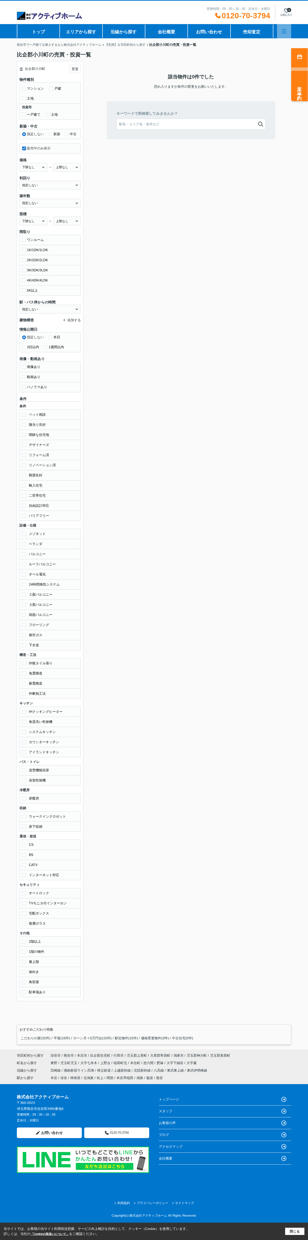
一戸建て (33, 114)
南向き (34, 972)
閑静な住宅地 (39, 435)
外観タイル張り (40, 663)
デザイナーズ (39, 445)
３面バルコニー (40, 605)
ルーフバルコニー (42, 564)
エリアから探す (81, 31)
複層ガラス (37, 923)
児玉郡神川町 (197, 1055)
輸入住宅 (35, 485)
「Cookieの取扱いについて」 (50, 1234)
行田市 (119, 1055)
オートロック (39, 893)
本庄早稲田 (124, 1078)
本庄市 (82, 1055)
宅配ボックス (39, 913)
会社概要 (166, 31)
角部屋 (34, 982)
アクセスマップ (170, 1146)
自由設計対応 (39, 505)
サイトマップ (184, 1203)
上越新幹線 (123, 1070)
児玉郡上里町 (137, 1055)
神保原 (75, 1078)
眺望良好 (35, 475)
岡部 (110, 1078)
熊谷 (159, 1078)
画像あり (33, 367)
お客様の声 (167, 1123)
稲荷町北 (121, 1063)
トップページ (169, 1099)
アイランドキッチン (44, 752)
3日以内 (33, 347)
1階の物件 (36, 951)
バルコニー (37, 554)
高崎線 (56, 1070)
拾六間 (148, 1063)
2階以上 (35, 941)
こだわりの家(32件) (36, 1038)
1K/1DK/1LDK (37, 250)
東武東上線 (176, 1070)
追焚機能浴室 (39, 770)
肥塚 (160, 1063)
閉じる (295, 1231)
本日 (56, 337)
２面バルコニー (40, 594)
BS (31, 855)
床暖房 (34, 798)
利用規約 (123, 1203)
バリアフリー (39, 516)
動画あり (33, 377)
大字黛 (191, 1063)
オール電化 (37, 574)
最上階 (34, 962)
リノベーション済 (42, 465)
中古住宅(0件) (182, 1038)
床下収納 (35, 826)
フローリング (39, 625)
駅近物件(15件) (126, 1038)
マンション (35, 88)
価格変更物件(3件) (155, 1038)
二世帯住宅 (37, 495)
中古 (73, 134)
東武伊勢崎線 (197, 1070)
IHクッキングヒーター (46, 711)
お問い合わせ (209, 31)
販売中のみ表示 (39, 148)
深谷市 (56, 1055)
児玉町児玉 (69, 1063)
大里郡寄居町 (160, 1055)
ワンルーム (35, 240)
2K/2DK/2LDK (37, 260)
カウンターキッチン (44, 742)
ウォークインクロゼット (47, 816)
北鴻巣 (88, 1078)
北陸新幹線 (143, 1070)
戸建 (57, 88)
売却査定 (251, 31)
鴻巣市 (178, 1055)
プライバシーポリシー (152, 1203)
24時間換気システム (44, 584)
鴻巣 (139, 1078)
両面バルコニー (40, 615)
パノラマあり (37, 387)
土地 (30, 98)
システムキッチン (42, 732)
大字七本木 (89, 1063)
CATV (33, 865)
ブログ (164, 1135)
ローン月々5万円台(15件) (92, 1038)
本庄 (54, 1078)
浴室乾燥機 (37, 780)
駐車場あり (37, 992)
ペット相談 (37, 414)
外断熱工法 (37, 693)
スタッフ (165, 1111)
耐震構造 (35, 683)
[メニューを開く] (284, 31)
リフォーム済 (39, 455)
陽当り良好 (37, 425)
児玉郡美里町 (220, 1055)
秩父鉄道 (104, 1070)
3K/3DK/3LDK (37, 270)
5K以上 (32, 290)
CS (31, 845)
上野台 (105, 1063)
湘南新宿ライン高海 (79, 1070)
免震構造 (35, 673)
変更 (75, 69)
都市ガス (35, 635)
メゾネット (37, 534)
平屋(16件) (62, 1038)
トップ (38, 31)
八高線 (159, 1070)
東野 (54, 1063)
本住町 (135, 1063)
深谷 (63, 1078)
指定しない (35, 134)
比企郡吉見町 (100, 1055)
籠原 (149, 1078)
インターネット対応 (44, 875)
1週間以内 (56, 347)
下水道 (34, 645)
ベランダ (35, 544)
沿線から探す (124, 31)
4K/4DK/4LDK (37, 280)
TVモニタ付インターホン (48, 903)
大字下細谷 (175, 1063)
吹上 (100, 1078)
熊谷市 (69, 1055)
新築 (56, 134)
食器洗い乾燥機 (40, 722)
